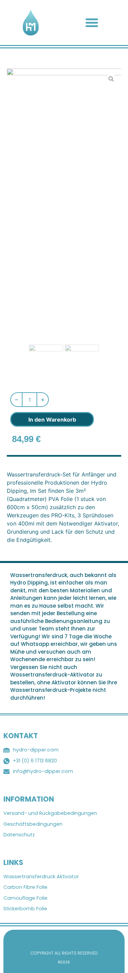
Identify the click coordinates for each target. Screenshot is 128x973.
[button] (92, 22)
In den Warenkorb (52, 419)
